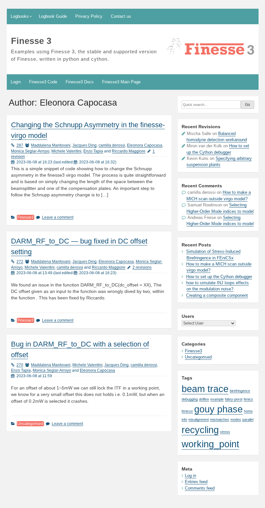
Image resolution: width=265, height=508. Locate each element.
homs (248, 411)
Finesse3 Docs (80, 81)
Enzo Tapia (93, 151)
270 (19, 365)
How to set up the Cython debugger (219, 276)
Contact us (121, 16)
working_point (210, 444)
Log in (190, 475)
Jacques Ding (84, 145)
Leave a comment (57, 217)
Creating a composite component (217, 295)
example (217, 399)
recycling (200, 429)
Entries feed (196, 481)
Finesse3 (25, 217)
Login (16, 81)
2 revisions (142, 267)
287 (19, 145)
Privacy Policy (88, 16)
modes (235, 419)
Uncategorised (30, 424)
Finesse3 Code (43, 81)
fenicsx (187, 411)
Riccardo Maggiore (128, 151)
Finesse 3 (31, 41)
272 (19, 262)
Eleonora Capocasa (144, 145)
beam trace (205, 388)
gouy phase (218, 409)
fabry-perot (233, 399)
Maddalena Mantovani (50, 145)
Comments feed (200, 488)
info (184, 419)
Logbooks (20, 16)
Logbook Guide (53, 16)
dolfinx (204, 399)
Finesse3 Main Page (121, 81)
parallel (247, 419)
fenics (248, 399)
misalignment (198, 419)
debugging (190, 399)
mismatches (219, 419)
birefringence (240, 391)
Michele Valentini (66, 151)
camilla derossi (112, 145)
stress (225, 432)
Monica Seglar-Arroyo (30, 151)
